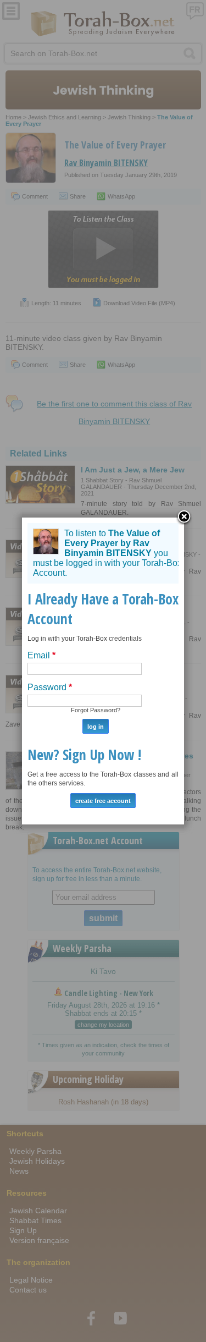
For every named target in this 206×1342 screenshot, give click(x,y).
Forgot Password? (95, 710)
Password (49, 687)
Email (41, 655)
